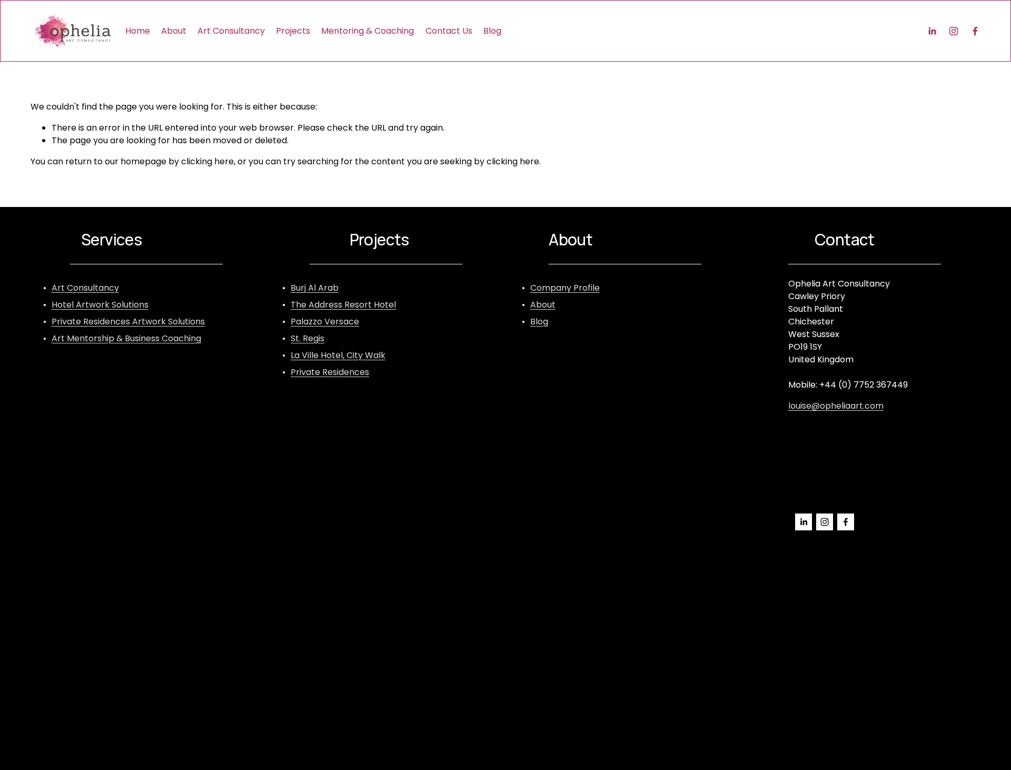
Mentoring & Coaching (367, 31)
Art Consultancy (231, 31)
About (173, 31)
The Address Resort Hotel (343, 305)
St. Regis (307, 338)
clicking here (207, 161)
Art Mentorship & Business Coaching (126, 338)
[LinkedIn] (932, 31)
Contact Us (448, 31)
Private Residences (330, 372)
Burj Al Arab (315, 288)
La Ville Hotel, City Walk (338, 355)
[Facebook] (975, 31)
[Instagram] (953, 31)
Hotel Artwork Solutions (100, 305)
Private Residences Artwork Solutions (128, 321)
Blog (492, 31)
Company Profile (565, 288)
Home (137, 31)
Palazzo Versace (325, 321)
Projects (293, 31)
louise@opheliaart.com (836, 406)
